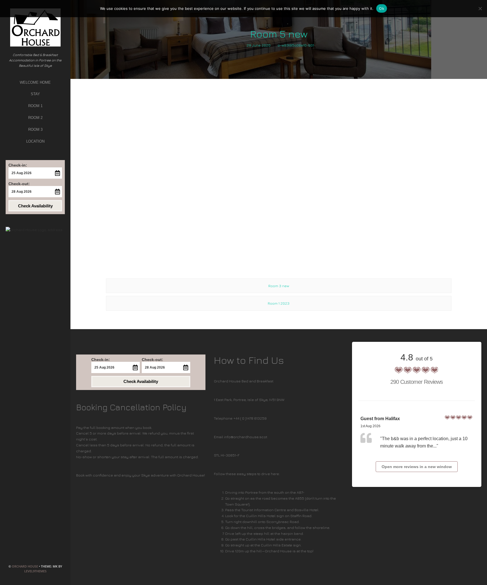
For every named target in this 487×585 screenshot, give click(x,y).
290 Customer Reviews (416, 382)
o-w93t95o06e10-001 (296, 45)
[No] (480, 8)
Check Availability (35, 205)
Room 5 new (278, 34)
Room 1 (35, 106)
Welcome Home (35, 82)
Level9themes (35, 571)
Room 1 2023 (278, 303)
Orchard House (25, 566)
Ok (381, 8)
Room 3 (35, 129)
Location (35, 141)
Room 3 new (278, 285)
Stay (35, 94)
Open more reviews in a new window (417, 466)
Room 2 (35, 118)
